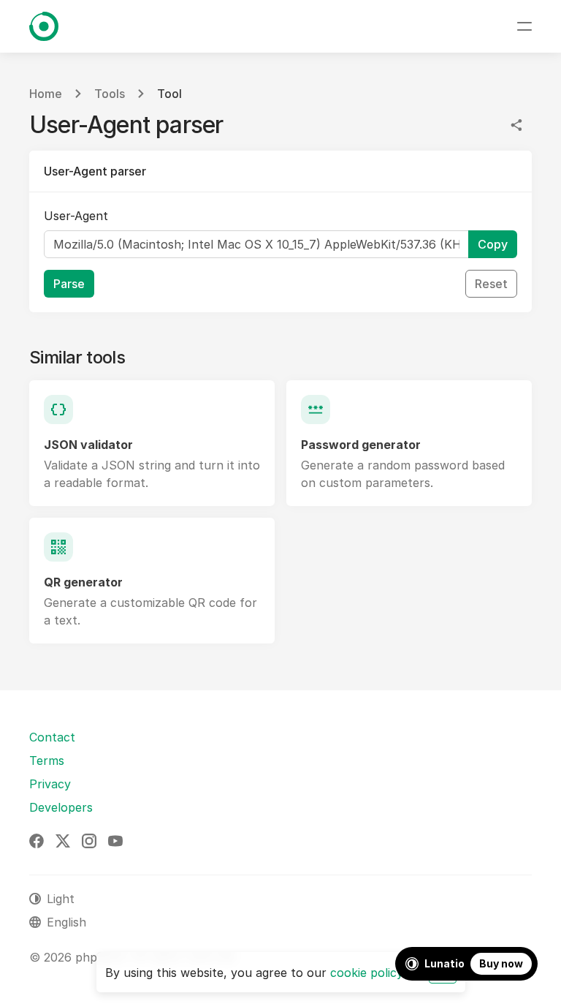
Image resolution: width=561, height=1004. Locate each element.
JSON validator (88, 444)
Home (45, 93)
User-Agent (76, 215)
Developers (61, 807)
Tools (109, 93)
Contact (52, 737)
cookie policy (366, 972)
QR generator (83, 582)
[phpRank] (43, 26)
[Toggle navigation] (524, 26)
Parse (69, 283)
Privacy (50, 784)
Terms (46, 760)
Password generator (361, 444)
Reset (491, 283)
